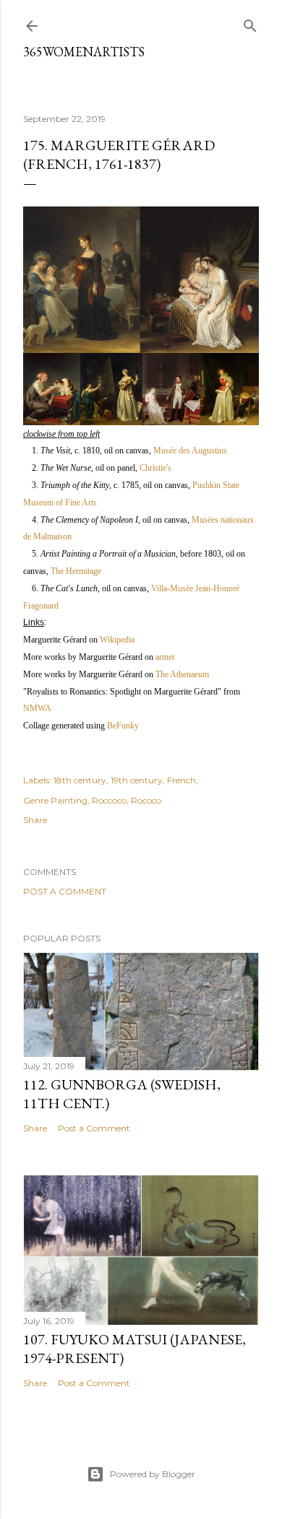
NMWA (37, 708)
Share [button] (35, 819)
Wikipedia (117, 640)
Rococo (146, 800)
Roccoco (109, 800)
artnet (164, 657)
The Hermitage (76, 571)
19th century (137, 780)
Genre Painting (55, 800)
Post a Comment (64, 891)
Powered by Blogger (152, 1473)
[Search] (250, 23)
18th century (80, 780)
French (181, 780)
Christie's (155, 468)
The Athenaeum (182, 674)
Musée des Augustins (190, 450)
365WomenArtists (84, 51)
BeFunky (123, 726)
